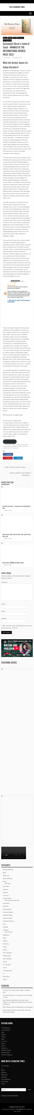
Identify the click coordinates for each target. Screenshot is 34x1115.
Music (4, 938)
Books (10, 38)
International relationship (12, 900)
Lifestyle (5, 927)
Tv (3, 973)
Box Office (6, 886)
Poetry (5, 947)
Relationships (7, 956)
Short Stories (8, 932)
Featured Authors (8, 912)
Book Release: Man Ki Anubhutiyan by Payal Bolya (18, 1007)
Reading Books (15, 446)
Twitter (19, 454)
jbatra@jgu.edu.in (10, 441)
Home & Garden (7, 918)
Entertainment (7, 909)
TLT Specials (7, 40)
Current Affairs (7, 898)
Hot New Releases (8, 921)
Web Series (6, 976)
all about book (8, 444)
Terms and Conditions (8, 1109)
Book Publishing (7, 878)
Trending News (7, 970)
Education (6, 906)
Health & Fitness (8, 915)
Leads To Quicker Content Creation (15, 467)
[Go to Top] (31, 1113)
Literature (20, 38)
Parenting (6, 944)
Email (3, 611)
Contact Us (4, 1095)
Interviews (8, 883)
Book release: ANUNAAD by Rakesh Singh (13, 563)
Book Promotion (21, 444)
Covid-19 (5, 895)
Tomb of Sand (14, 448)
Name (3, 604)
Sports (5, 961)
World (4, 979)
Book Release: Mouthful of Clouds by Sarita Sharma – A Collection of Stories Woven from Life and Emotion (17, 1002)
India (14, 38)
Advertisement (13, 1095)
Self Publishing (7, 958)
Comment (4, 582)
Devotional (6, 903)
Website (3, 618)
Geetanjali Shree (7, 446)
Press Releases (7, 953)
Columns (5, 892)
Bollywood (6, 875)
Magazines (6, 935)
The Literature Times (17, 7)
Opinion (5, 941)
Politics (5, 950)
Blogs (5, 38)
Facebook (9, 454)
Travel (5, 967)
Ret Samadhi (22, 446)
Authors (14, 444)
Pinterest (8, 458)
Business (5, 889)
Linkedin (18, 458)
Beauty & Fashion (8, 869)
